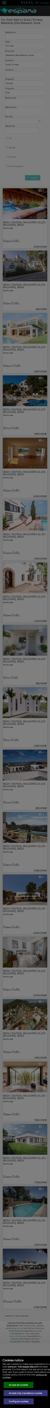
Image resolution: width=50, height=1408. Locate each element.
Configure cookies (18, 1401)
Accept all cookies (18, 1385)
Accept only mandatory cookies (25, 1393)
